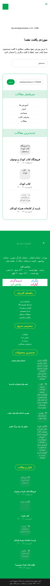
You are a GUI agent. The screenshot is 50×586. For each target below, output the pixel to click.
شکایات (25, 334)
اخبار (24, 109)
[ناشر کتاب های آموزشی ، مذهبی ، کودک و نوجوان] (34, 6)
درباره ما (25, 341)
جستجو (11, 82)
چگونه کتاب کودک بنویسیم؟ (25, 565)
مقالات (24, 121)
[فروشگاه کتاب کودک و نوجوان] (25, 149)
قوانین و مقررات (25, 308)
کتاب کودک (25, 184)
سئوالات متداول (25, 314)
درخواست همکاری (25, 344)
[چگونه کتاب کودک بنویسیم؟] (25, 555)
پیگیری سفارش (25, 317)
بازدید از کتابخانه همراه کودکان (25, 208)
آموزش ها (23, 105)
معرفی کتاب (23, 117)
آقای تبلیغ (13, 583)
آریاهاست (23, 583)
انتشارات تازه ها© (24, 581)
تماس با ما (25, 338)
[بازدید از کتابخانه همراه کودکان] (25, 198)
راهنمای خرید (25, 301)
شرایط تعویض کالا (25, 305)
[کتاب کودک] (25, 174)
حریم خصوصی (25, 311)
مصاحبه (23, 113)
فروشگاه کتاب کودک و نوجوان (25, 159)
